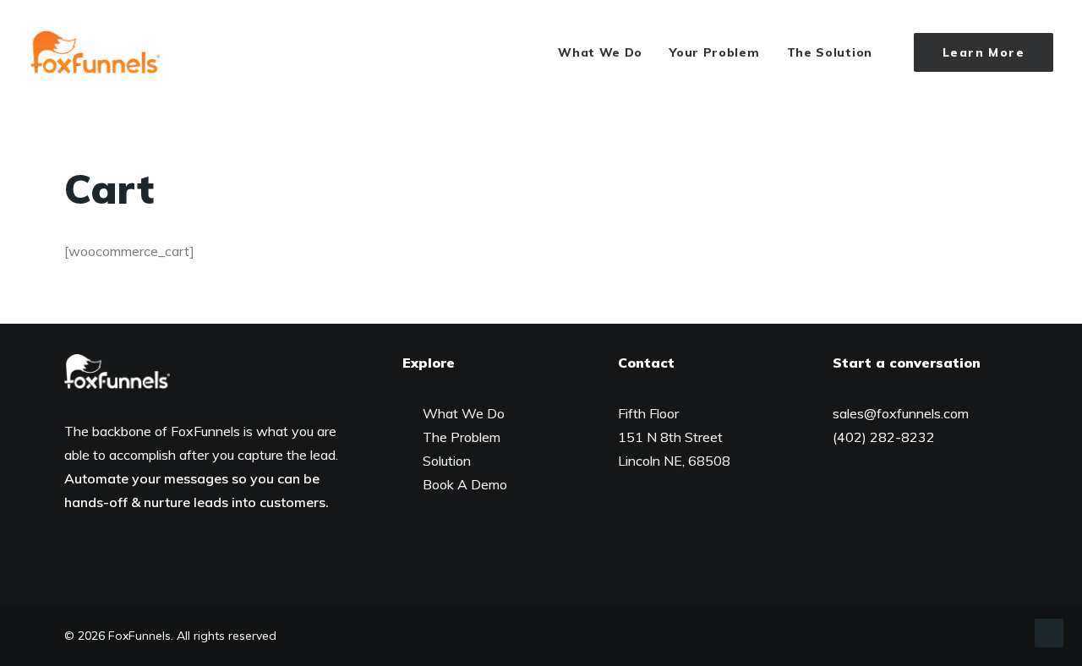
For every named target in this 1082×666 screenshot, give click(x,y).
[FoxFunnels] (95, 52)
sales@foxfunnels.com (901, 413)
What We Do (600, 52)
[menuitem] (600, 52)
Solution (447, 460)
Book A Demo (465, 484)
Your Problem (714, 52)
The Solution (829, 52)
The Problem (461, 437)
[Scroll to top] (1049, 631)
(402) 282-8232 (884, 437)
